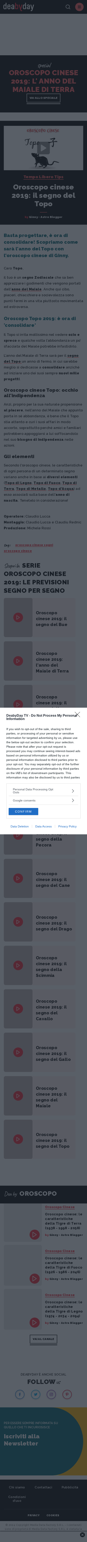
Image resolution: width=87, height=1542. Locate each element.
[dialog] (43, 771)
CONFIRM (23, 811)
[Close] (79, 716)
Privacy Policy (67, 826)
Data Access (43, 826)
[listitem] (43, 791)
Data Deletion (20, 826)
